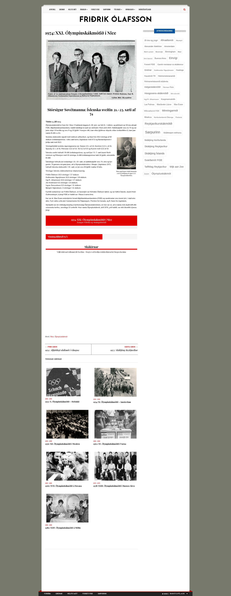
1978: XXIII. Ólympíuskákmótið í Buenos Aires (114, 486)
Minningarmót (170, 110)
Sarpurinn (106, 9)
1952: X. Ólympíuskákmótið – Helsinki (62, 401)
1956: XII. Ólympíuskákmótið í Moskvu (62, 444)
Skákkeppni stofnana (172, 133)
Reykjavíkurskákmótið (158, 123)
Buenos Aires (160, 58)
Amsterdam (169, 46)
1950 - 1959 (48, 399)
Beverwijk (159, 52)
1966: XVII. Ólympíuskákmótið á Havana (63, 486)
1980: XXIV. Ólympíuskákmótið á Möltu (62, 528)
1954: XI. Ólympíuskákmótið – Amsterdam (112, 402)
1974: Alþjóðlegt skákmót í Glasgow (62, 350)
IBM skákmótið (175, 93)
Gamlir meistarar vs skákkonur (170, 64)
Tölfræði (117, 9)
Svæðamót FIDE (153, 160)
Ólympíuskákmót (61, 337)
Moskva (147, 117)
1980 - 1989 (48, 525)
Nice (52, 337)
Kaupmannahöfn (168, 99)
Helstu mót (72, 9)
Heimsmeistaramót (166, 76)
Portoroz (179, 117)
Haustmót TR (150, 76)
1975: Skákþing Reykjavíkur (124, 350)
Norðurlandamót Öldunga (163, 117)
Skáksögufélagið (145, 9)
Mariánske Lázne (164, 104)
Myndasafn (130, 9)
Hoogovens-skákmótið (156, 93)
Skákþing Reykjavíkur (155, 146)
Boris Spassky (148, 58)
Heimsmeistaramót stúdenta (156, 81)
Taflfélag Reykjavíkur (155, 166)
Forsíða (47, 594)
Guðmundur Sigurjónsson (164, 70)
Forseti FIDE (95, 9)
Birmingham (170, 52)
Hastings (180, 70)
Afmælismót (167, 40)
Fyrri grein (51, 347)
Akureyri (179, 40)
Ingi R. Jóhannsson (151, 99)
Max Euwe (178, 104)
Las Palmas (149, 104)
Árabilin (83, 9)
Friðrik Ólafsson (115, 20)
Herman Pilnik (168, 87)
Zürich (146, 174)
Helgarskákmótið (152, 87)
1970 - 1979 (96, 483)
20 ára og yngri (151, 40)
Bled (179, 52)
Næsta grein (131, 347)
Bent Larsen (148, 52)
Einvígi (173, 58)
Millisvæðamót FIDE (151, 111)
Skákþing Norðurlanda (155, 140)
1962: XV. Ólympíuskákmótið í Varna (109, 444)
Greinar (62, 9)
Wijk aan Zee (177, 166)
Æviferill (52, 9)
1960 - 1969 (96, 441)
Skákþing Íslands (154, 153)
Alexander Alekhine (153, 46)
